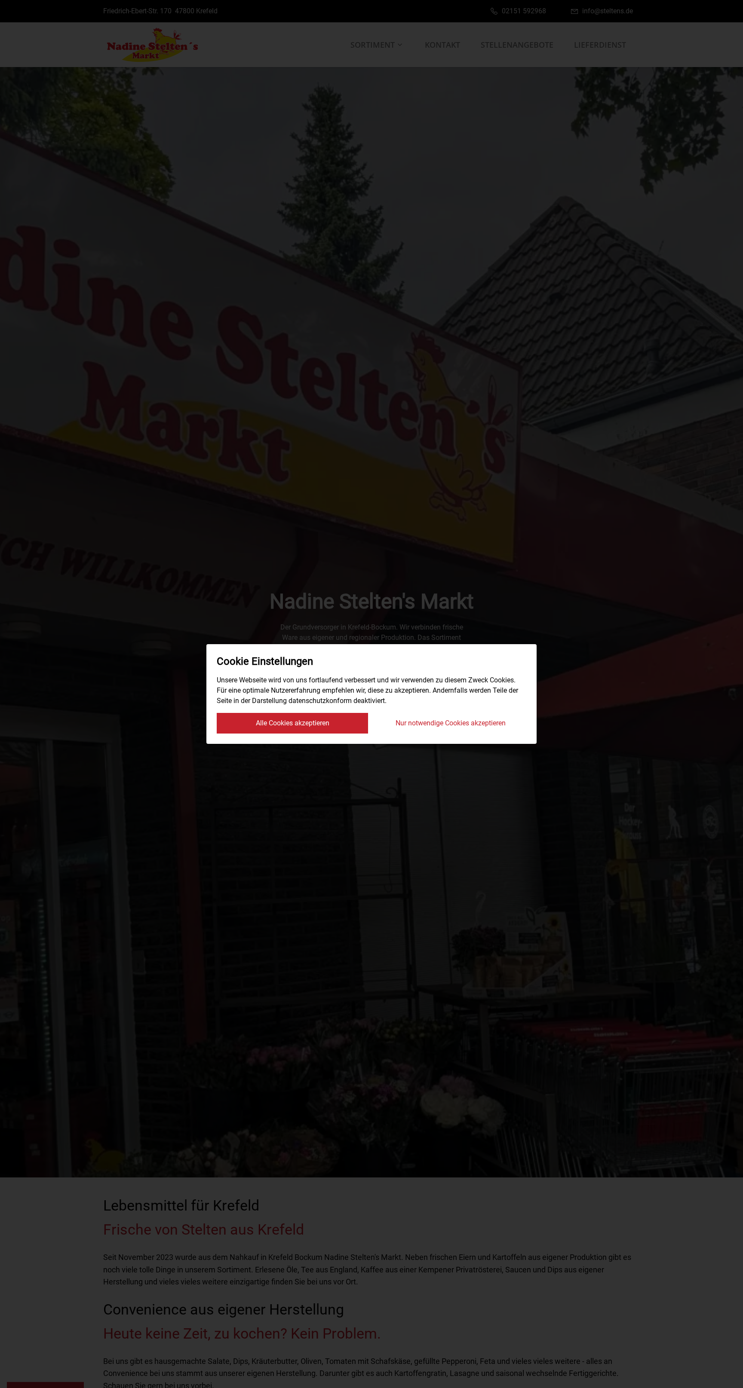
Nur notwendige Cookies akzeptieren (451, 723)
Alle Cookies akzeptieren (292, 723)
